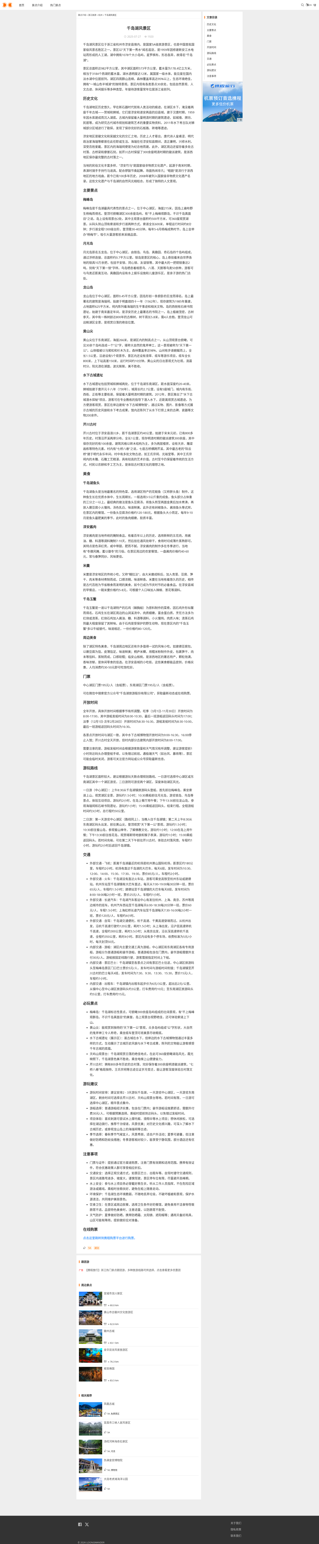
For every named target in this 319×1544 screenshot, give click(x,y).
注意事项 (211, 76)
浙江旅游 (92, 15)
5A (89, 1247)
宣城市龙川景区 (113, 1293)
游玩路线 (211, 53)
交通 (209, 58)
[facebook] (80, 1524)
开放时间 (211, 47)
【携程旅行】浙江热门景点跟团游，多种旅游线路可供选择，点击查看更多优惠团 (133, 1270)
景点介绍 (37, 5)
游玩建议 (211, 70)
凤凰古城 (109, 1403)
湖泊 (96, 1247)
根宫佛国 (109, 1368)
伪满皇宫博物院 (113, 1460)
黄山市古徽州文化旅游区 (118, 1312)
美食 (209, 35)
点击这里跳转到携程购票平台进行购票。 (110, 1238)
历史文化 (211, 24)
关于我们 (236, 1523)
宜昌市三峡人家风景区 (117, 1422)
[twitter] (87, 1524)
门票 (209, 41)
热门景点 (55, 5)
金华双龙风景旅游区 (116, 1349)
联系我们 (236, 1536)
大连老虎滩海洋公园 (116, 1479)
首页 (21, 5)
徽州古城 (109, 1331)
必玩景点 (211, 64)
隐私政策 (236, 1529)
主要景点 (211, 30)
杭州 (100, 15)
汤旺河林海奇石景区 (116, 1441)
